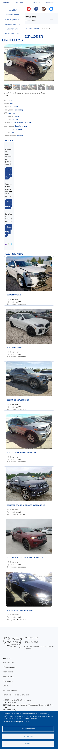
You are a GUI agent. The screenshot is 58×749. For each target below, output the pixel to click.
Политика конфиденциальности (16, 695)
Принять (28, 744)
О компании (35, 3)
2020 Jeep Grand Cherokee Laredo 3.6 (25, 558)
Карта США (12, 10)
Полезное (6, 3)
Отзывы (6, 686)
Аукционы (7, 658)
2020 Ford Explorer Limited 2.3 (21, 453)
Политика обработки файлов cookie (16, 722)
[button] (29, 62)
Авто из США (8, 677)
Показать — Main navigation (52, 19)
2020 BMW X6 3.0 (14, 347)
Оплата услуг (12, 29)
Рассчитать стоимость (8, 173)
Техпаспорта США (12, 34)
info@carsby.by (9, 710)
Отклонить (28, 736)
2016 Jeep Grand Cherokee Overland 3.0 (26, 505)
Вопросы (20, 3)
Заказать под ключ (8, 204)
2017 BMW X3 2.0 (14, 295)
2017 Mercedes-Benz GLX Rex (20, 610)
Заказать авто (8, 663)
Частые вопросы (10, 690)
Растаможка (8, 672)
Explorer (37, 29)
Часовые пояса (12, 15)
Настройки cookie (28, 729)
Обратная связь (9, 667)
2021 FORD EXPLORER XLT (18, 400)
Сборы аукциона (12, 19)
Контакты (50, 3)
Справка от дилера (12, 24)
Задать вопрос (8, 230)
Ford (31, 29)
